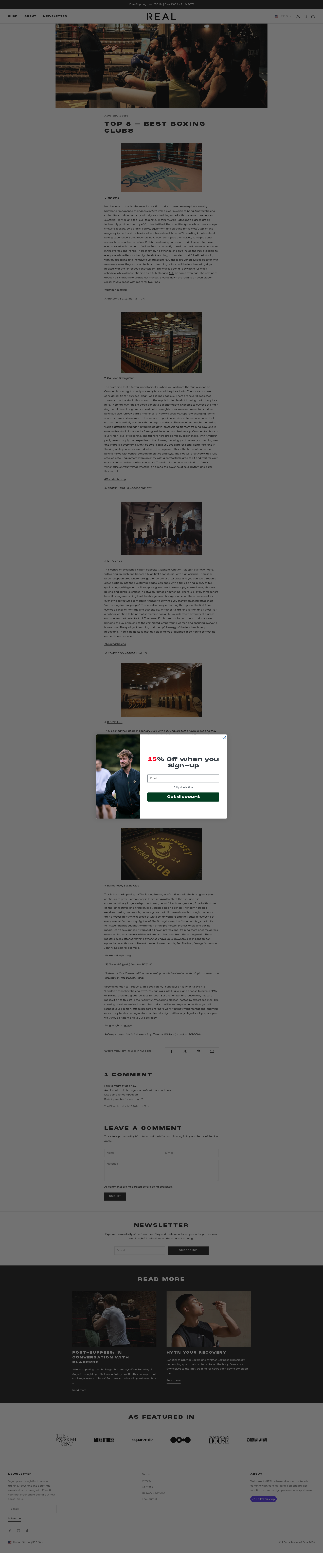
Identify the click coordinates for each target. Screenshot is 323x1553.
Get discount (183, 797)
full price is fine (183, 787)
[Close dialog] (224, 737)
